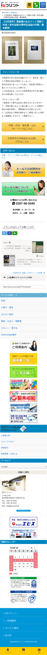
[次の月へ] (36, 547)
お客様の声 (5, 436)
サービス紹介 (7, 295)
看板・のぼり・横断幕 (11, 321)
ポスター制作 (7, 314)
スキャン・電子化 (9, 328)
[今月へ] (32, 547)
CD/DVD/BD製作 (8, 335)
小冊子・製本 (7, 307)
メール (23, 652)
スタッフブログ (7, 442)
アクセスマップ (23, 511)
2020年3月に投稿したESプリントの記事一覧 (29, 273)
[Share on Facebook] (9, 233)
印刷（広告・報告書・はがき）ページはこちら (22, 127)
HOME (6, 13)
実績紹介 (14, 13)
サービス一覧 (7, 652)
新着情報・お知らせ (9, 454)
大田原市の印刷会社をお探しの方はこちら (22, 140)
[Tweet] (4, 233)
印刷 (3, 301)
